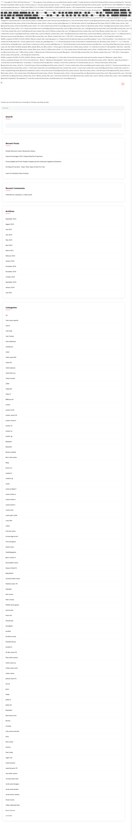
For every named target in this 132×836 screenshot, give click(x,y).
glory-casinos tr (11, 557)
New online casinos (12, 657)
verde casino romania (12, 794)
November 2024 (11, 271)
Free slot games (11, 541)
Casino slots (10, 510)
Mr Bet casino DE (11, 652)
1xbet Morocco (11, 373)
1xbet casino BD (11, 357)
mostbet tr (9, 647)
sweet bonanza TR (11, 768)
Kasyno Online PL (11, 568)
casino (8, 484)
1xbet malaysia (10, 368)
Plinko (8, 694)
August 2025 (10, 224)
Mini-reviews (10, 599)
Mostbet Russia (11, 642)
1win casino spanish (12, 320)
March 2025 (10, 250)
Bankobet (9, 441)
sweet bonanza (10, 763)
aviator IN (9, 426)
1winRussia (9, 347)
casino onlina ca (11, 494)
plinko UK (9, 705)
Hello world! (28, 195)
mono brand (9, 610)
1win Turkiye (10, 336)
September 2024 (11, 282)
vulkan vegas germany (13, 805)
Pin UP (8, 684)
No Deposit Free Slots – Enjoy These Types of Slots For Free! (25, 167)
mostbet (8, 631)
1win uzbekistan (11, 341)
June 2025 (9, 235)
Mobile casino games (12, 605)
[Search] (122, 108)
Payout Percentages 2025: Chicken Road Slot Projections (24, 156)
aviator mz (9, 431)
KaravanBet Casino (12, 563)
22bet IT (8, 394)
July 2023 (9, 292)
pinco (7, 689)
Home (44, 84)
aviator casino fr (11, 420)
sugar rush (9, 757)
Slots (7, 736)
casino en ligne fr (11, 489)
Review (8, 721)
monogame (9, 626)
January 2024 (10, 287)
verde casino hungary (12, 784)
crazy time (9, 520)
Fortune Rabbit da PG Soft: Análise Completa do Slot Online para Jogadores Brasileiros (33, 161)
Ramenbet (9, 710)
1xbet (7, 352)
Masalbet (9, 589)
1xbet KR (9, 362)
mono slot (9, 615)
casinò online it (10, 505)
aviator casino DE (11, 415)
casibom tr (9, 473)
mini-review (9, 594)
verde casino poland (12, 789)
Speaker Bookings (82, 84)
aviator (8, 404)
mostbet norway (11, 636)
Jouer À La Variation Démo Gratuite (17, 173)
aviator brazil (10, 410)
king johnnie (9, 573)
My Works (66, 84)
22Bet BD (9, 389)
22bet (7, 383)
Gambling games (11, 552)
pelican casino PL (11, 678)
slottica (8, 747)
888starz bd (9, 399)
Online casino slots (12, 668)
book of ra (9, 468)
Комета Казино (10, 810)
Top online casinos (11, 773)
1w (7, 315)
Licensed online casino (13, 578)
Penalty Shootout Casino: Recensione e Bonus (20, 151)
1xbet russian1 (10, 378)
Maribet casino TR (11, 584)
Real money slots (11, 715)
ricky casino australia (12, 731)
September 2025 (11, 219)
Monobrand (9, 621)
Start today (9, 752)
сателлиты (9, 815)
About (54, 84)
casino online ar (11, 499)
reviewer (8, 726)
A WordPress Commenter (14, 195)
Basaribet (9, 447)
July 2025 (9, 229)
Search (9, 117)
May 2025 (9, 240)
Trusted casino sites (12, 779)
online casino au (11, 663)
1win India (9, 331)
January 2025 (10, 261)
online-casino (10, 673)
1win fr (8, 326)
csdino (8, 526)
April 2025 (9, 245)
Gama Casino (10, 547)
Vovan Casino (10, 800)
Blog (7, 462)
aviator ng (9, 436)
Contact (98, 84)
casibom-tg (9, 478)
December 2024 (11, 266)
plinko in (8, 699)
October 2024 (10, 277)
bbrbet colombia (11, 452)
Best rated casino (11, 457)
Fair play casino (11, 531)
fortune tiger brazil (12, 536)
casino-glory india (11, 515)
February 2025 (10, 256)
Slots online (9, 742)
